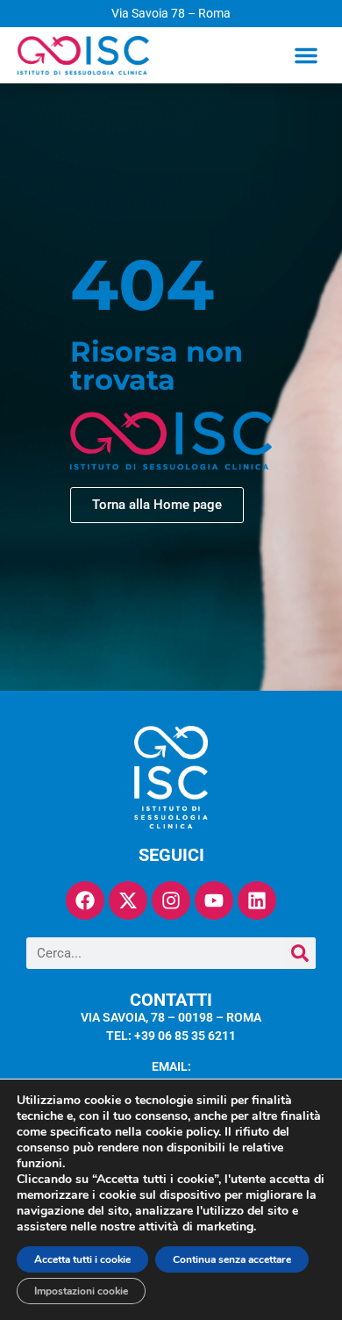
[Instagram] (171, 900)
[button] (306, 55)
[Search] (300, 953)
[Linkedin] (257, 900)
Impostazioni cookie (81, 1291)
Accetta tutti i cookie (82, 1259)
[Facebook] (85, 900)
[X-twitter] (128, 900)
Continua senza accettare (232, 1259)
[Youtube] (214, 900)
